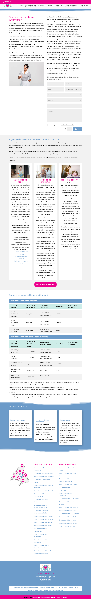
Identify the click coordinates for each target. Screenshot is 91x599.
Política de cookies (61, 597)
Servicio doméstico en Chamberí (69, 513)
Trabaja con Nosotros (69, 6)
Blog (57, 6)
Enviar (77, 129)
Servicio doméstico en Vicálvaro (68, 517)
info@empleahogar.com (45, 577)
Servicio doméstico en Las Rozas (44, 476)
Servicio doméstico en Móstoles (43, 516)
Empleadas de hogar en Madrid (50, 587)
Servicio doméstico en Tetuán (68, 523)
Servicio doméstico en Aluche (68, 484)
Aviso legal (36, 597)
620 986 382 (8, 2)
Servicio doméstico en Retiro (67, 510)
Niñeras (64, 587)
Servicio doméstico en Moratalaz (69, 507)
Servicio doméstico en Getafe (43, 525)
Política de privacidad (48, 597)
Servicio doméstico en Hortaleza (69, 498)
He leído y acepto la (61, 125)
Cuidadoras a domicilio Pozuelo (43, 473)
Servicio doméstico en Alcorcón (43, 519)
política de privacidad (67, 125)
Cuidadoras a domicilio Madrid (53, 590)
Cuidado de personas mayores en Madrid (25, 587)
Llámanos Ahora (45, 284)
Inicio (21, 6)
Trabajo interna (73, 587)
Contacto (84, 6)
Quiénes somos (30, 6)
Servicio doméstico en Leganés (43, 522)
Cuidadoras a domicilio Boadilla (43, 491)
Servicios (41, 6)
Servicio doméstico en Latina (67, 520)
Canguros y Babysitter (35, 590)
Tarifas (50, 6)
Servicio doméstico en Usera (67, 526)
